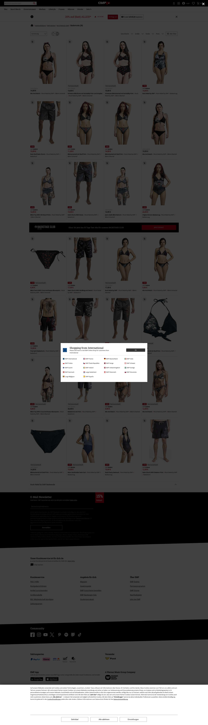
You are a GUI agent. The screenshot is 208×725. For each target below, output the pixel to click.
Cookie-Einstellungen (54, 699)
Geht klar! (74, 719)
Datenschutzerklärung (121, 699)
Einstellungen (133, 719)
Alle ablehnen (104, 719)
